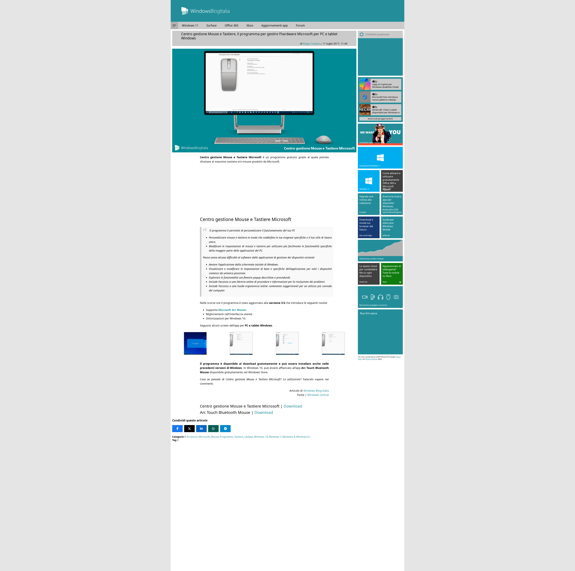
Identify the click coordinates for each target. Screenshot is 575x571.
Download (293, 406)
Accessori (192, 436)
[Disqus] (264, 530)
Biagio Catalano (312, 43)
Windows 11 (190, 25)
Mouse (215, 436)
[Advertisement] (264, 187)
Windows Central (318, 395)
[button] (174, 25)
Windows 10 (261, 436)
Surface (211, 25)
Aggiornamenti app (274, 25)
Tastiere (238, 436)
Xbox (249, 25)
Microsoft (204, 436)
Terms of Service (371, 359)
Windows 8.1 (303, 436)
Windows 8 (289, 436)
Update (248, 436)
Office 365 (231, 25)
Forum (300, 25)
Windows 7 (275, 436)
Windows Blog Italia (316, 390)
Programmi (226, 436)
